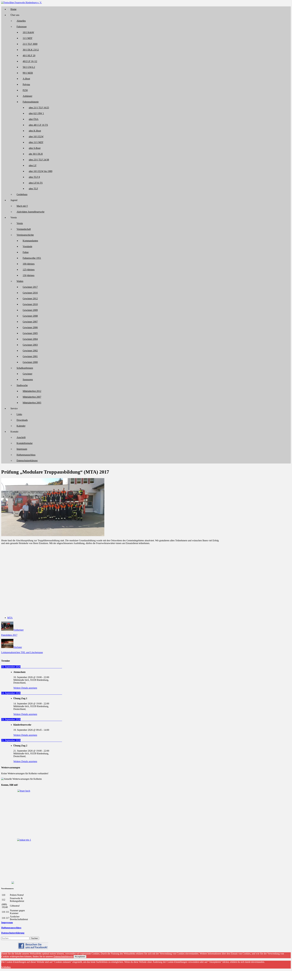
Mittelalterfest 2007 (32, 397)
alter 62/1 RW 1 (36, 113)
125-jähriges (29, 269)
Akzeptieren (80, 956)
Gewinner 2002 (30, 350)
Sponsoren (28, 379)
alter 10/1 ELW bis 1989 (40, 171)
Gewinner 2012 (30, 298)
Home (13, 9)
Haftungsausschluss (26, 454)
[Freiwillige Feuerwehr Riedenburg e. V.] (21, 2)
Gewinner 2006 (30, 327)
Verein (20, 223)
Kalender (21, 426)
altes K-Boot (35, 130)
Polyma (26, 84)
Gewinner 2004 (30, 339)
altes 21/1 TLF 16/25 (39, 107)
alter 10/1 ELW (36, 136)
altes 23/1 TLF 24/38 (39, 159)
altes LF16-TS (36, 183)
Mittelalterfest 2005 (32, 402)
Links (19, 414)
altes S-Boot (34, 148)
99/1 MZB (28, 73)
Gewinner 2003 (30, 345)
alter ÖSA (33, 119)
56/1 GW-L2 (29, 67)
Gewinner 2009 (30, 310)
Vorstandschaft (24, 229)
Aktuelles (21, 20)
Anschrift (21, 437)
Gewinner (27, 373)
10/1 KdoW (28, 32)
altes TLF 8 (34, 177)
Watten (20, 281)
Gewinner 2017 (30, 287)
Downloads (22, 420)
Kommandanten (30, 240)
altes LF (32, 165)
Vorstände (27, 246)
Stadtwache (22, 385)
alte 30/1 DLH (36, 154)
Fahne (26, 252)
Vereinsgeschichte (25, 235)
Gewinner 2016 (30, 292)
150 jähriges (28, 275)
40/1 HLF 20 (29, 55)
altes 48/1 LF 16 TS (38, 125)
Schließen (6, 967)
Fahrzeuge (22, 26)
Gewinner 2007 (30, 321)
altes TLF (33, 188)
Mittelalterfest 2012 (32, 391)
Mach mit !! (22, 206)
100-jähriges (29, 264)
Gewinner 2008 (30, 316)
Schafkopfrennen (25, 368)
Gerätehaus (22, 194)
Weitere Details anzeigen (25, 688)
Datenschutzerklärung (27, 460)
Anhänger (27, 96)
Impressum (22, 449)
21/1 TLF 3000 (30, 44)
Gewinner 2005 (30, 333)
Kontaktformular (25, 443)
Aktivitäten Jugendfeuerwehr (30, 211)
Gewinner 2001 (30, 356)
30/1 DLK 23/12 (31, 49)
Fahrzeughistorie (31, 101)
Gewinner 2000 (30, 362)
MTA (10, 617)
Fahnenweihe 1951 (32, 258)
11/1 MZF (27, 38)
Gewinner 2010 (30, 304)
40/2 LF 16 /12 (30, 61)
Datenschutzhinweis (63, 956)
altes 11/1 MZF (36, 142)
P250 (25, 90)
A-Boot (26, 78)
